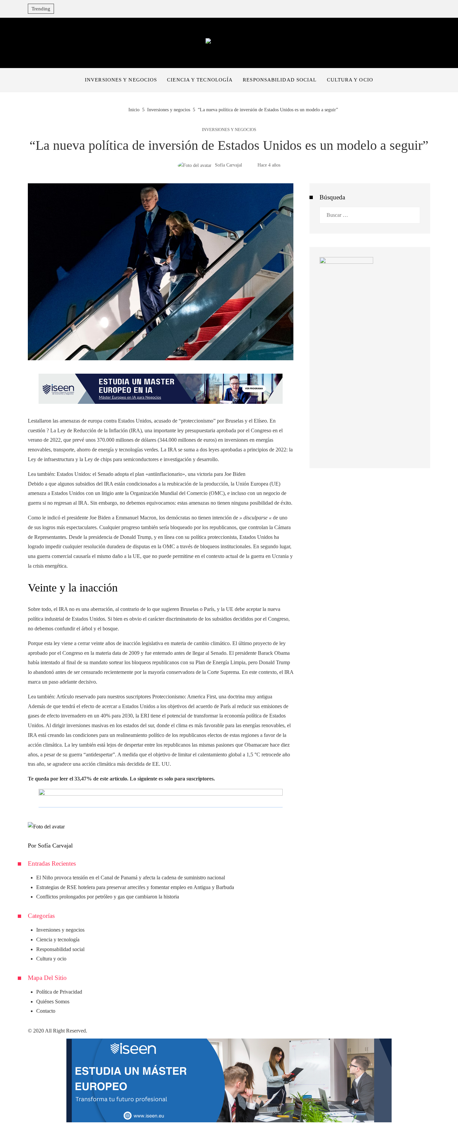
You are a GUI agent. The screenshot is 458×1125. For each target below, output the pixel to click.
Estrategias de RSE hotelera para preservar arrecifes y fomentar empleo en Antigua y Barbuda (135, 887)
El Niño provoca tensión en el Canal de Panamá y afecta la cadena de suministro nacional (130, 877)
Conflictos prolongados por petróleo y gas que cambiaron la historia (107, 896)
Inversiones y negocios (229, 130)
